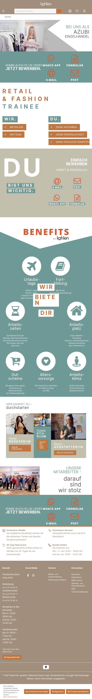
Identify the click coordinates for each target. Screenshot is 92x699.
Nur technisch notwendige (37, 691)
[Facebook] (28, 575)
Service (52, 568)
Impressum (75, 574)
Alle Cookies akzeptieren (78, 691)
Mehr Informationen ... (11, 697)
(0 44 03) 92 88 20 (9, 600)
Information (77, 568)
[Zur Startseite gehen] (46, 4)
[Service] (70, 11)
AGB (73, 589)
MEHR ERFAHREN (17, 448)
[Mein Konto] (84, 11)
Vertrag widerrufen (12, 657)
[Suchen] (59, 11)
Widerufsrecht (77, 580)
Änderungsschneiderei (57, 580)
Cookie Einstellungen (79, 592)
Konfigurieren (57, 691)
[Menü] (3, 11)
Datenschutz (76, 577)
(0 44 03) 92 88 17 (9, 594)
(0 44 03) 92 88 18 (9, 587)
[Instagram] (33, 575)
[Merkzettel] (77, 11)
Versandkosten (57, 675)
